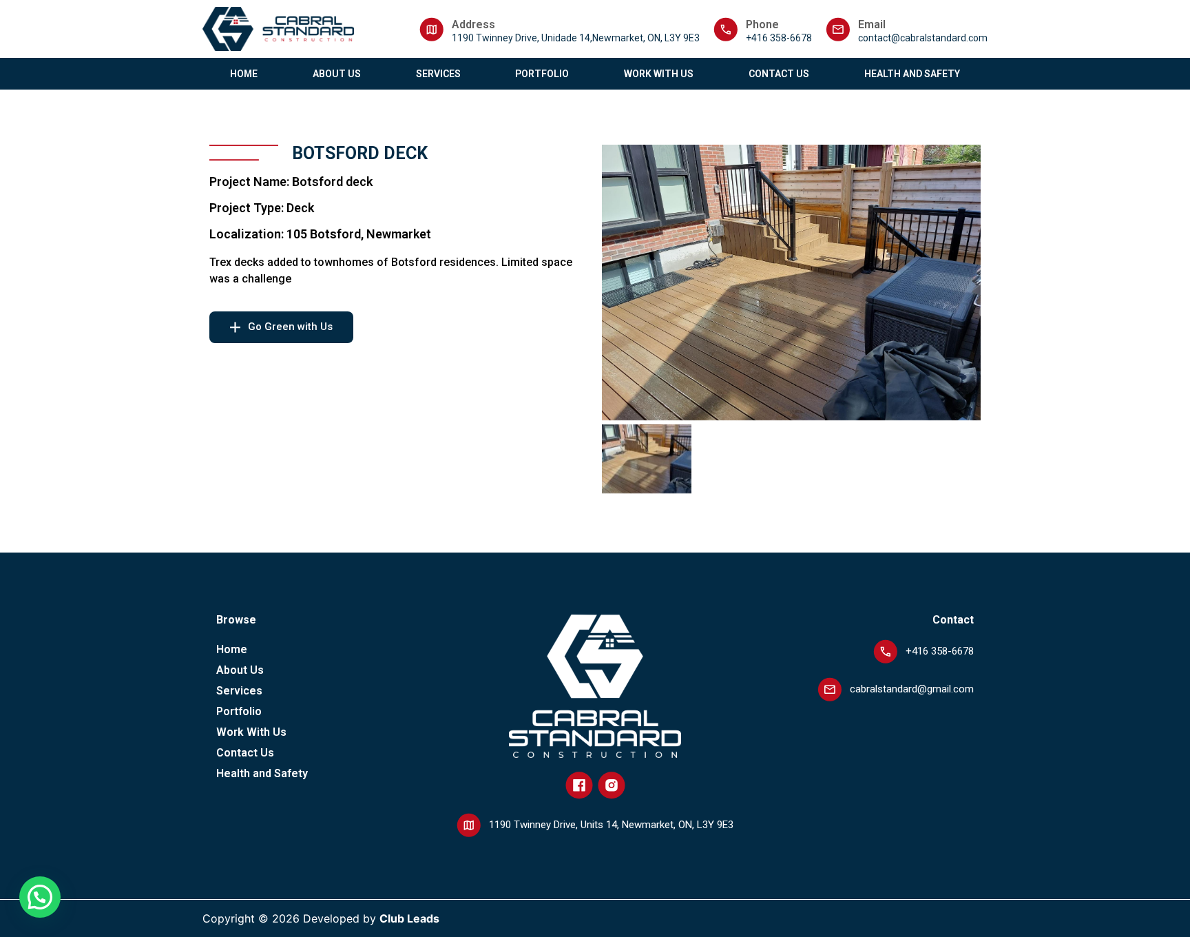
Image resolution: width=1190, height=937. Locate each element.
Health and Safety (912, 73)
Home (244, 73)
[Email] (838, 29)
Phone (762, 24)
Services (438, 73)
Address (473, 24)
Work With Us (658, 73)
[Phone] (725, 29)
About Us (337, 73)
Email (872, 24)
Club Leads (409, 918)
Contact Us (779, 73)
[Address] (431, 29)
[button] (40, 897)
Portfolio (542, 73)
